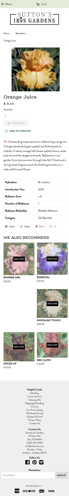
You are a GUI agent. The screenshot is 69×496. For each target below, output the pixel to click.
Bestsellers (20, 33)
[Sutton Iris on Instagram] (41, 463)
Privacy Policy (34, 420)
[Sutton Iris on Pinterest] (34, 463)
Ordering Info (34, 400)
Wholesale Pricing (34, 413)
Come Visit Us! (34, 396)
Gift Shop (34, 393)
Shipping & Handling (34, 403)
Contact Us (34, 423)
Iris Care (35, 406)
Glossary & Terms (35, 416)
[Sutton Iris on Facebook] (27, 463)
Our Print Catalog (34, 410)
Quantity (8, 109)
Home (6, 33)
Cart (44, 4)
